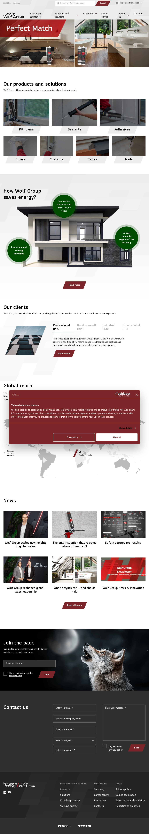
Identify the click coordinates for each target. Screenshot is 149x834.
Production (100, 800)
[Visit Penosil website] (64, 826)
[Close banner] (137, 395)
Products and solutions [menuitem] (62, 15)
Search (103, 3)
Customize (72, 437)
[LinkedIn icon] (4, 792)
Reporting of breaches (128, 806)
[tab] (63, 328)
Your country (74, 751)
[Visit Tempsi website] (84, 826)
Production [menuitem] (88, 14)
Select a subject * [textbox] (64, 740)
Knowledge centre (70, 800)
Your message (124, 724)
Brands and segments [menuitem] (36, 15)
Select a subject (64, 740)
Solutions (65, 795)
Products (65, 789)
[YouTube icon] (9, 792)
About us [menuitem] (122, 15)
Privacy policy (123, 789)
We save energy (68, 806)
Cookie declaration (126, 795)
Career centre (101, 795)
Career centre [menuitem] (104, 15)
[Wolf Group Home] (13, 15)
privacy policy (15, 676)
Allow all (116, 437)
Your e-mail (74, 731)
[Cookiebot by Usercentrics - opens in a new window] (117, 394)
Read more (74, 285)
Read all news (74, 605)
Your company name (74, 720)
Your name (74, 709)
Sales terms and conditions (131, 800)
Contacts (99, 806)
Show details (125, 428)
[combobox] (74, 740)
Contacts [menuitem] (138, 14)
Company (99, 789)
